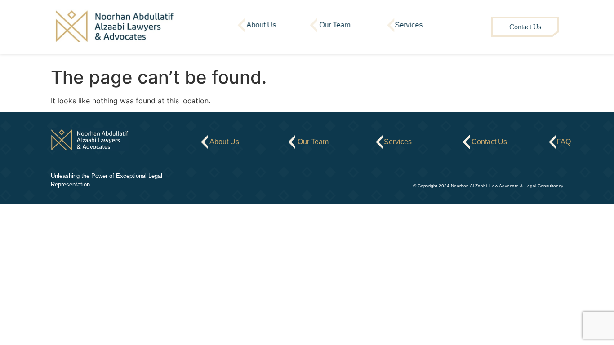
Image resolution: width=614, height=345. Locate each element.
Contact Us (525, 27)
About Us (261, 25)
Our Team (335, 25)
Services (409, 25)
